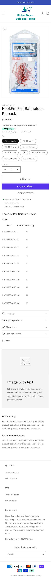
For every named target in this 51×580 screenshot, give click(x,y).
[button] (3, 13)
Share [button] (7, 340)
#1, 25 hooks (10, 153)
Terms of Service (12, 472)
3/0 (23, 153)
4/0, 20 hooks (11, 158)
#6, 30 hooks (10, 147)
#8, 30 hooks (29, 158)
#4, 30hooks (28, 141)
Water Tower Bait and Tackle (22, 575)
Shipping (13, 132)
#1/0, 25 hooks (38, 153)
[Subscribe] (43, 554)
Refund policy (11, 478)
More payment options (26, 193)
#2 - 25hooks (10, 141)
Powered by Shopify (35, 575)
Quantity (5, 164)
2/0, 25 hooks (29, 147)
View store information (14, 207)
